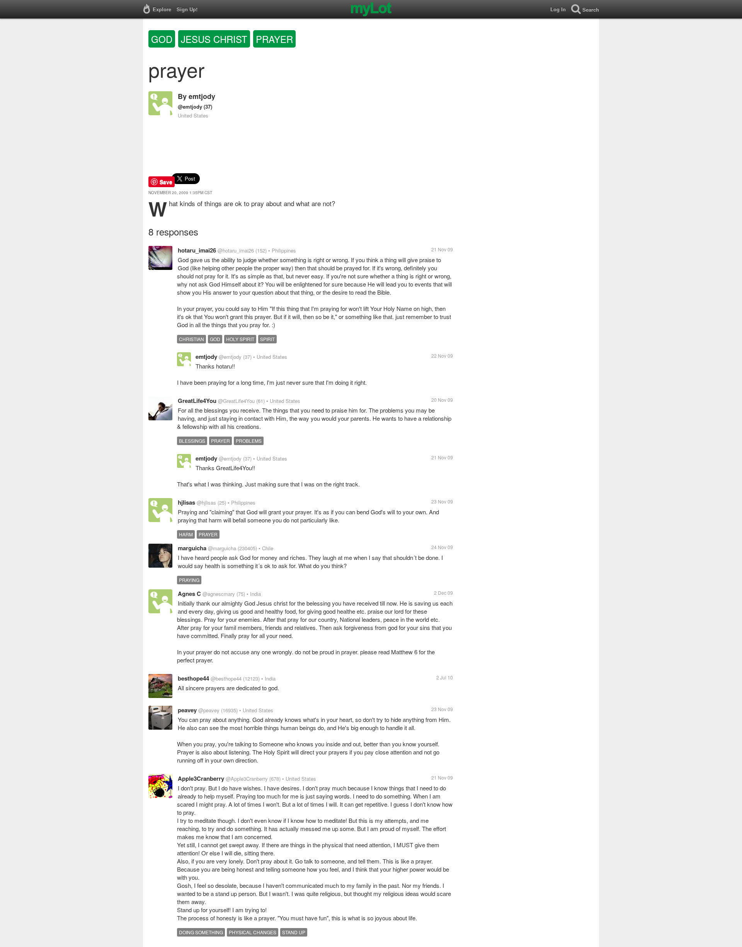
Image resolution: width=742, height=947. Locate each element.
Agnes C (189, 593)
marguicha (192, 548)
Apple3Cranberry (201, 778)
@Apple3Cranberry (247, 778)
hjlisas (186, 502)
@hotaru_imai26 (236, 250)
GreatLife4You (197, 400)
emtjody (202, 96)
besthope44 (193, 678)
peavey (187, 710)
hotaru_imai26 (197, 250)
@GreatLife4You (236, 400)
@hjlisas (206, 502)
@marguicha (222, 548)
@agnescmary (219, 593)
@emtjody (190, 106)
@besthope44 (226, 678)
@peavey (209, 710)
